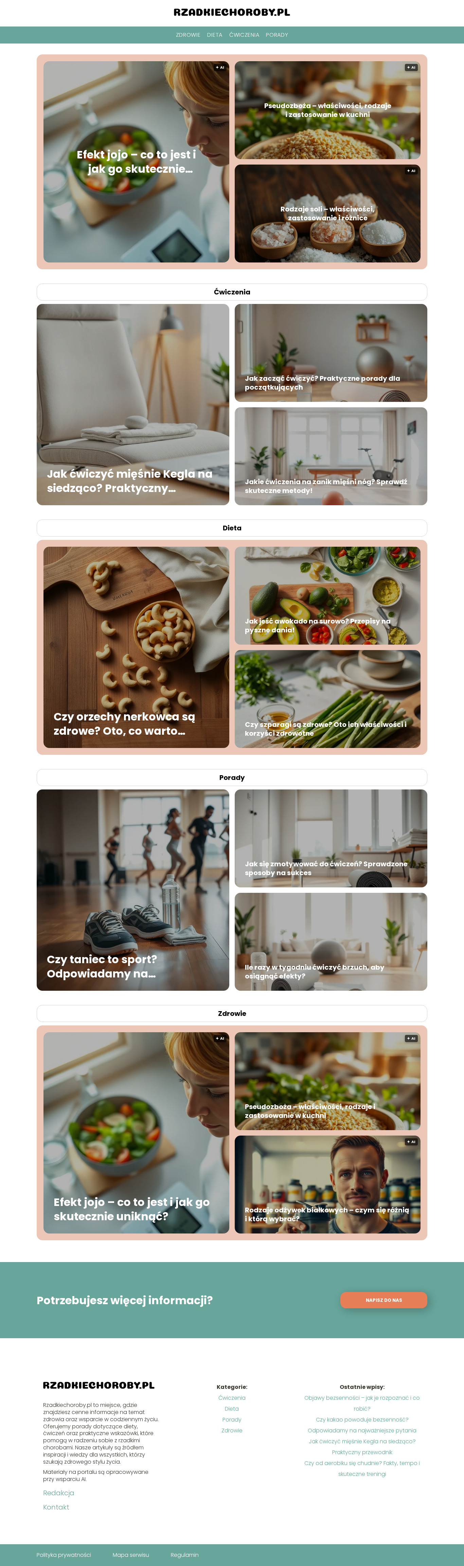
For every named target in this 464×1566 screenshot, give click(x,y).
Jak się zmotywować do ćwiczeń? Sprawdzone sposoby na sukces (326, 868)
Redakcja (58, 1492)
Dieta (214, 35)
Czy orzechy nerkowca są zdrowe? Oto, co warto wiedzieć (124, 724)
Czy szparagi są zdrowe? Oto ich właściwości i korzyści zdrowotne (326, 729)
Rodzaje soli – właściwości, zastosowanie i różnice (328, 213)
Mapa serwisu (131, 1555)
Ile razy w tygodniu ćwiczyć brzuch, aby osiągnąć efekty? (315, 972)
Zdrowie (188, 35)
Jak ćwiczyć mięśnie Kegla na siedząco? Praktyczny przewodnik (130, 481)
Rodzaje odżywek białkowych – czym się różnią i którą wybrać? (327, 1214)
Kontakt (56, 1507)
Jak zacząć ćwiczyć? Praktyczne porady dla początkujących (322, 383)
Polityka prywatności (64, 1555)
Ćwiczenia (244, 35)
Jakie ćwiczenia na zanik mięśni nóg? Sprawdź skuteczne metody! (326, 486)
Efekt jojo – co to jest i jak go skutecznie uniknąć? (136, 162)
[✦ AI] (177, 261)
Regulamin (185, 1555)
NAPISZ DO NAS (384, 1300)
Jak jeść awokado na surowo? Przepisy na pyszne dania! (318, 625)
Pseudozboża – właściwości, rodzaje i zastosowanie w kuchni (327, 110)
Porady (277, 35)
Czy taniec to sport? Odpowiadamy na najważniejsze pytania (110, 966)
